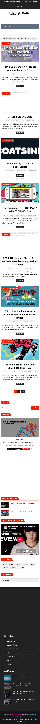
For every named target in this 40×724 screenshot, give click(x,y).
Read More (20, 86)
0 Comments (31, 74)
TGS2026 (6, 43)
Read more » (20, 178)
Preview (5, 568)
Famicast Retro (7, 564)
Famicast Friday (11, 641)
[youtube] (17, 6)
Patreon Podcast (12, 656)
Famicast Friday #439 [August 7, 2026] (16, 2)
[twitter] (21, 6)
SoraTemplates (16, 714)
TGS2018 (6, 93)
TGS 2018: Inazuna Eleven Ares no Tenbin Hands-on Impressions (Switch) (20, 261)
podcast (21, 568)
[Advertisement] (20, 33)
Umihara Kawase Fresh (11, 288)
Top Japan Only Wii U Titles (22, 676)
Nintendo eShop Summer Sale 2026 (22, 511)
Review (12, 568)
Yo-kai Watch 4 (8, 185)
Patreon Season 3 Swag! (20, 117)
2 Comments (32, 372)
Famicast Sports (22, 564)
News (32, 564)
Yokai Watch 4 (8, 140)
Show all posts (32, 38)
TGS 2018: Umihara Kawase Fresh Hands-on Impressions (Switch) (20, 314)
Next (23, 391)
